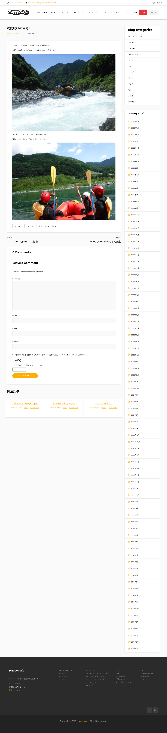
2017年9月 (134, 615)
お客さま (131, 42)
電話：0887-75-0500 (17, 690)
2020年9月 (135, 448)
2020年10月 (135, 442)
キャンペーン (133, 54)
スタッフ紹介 (63, 676)
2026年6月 (135, 135)
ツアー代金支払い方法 (123, 682)
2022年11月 (135, 322)
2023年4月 (135, 308)
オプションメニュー (135, 37)
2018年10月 (135, 548)
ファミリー (132, 72)
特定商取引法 (145, 676)
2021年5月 (134, 422)
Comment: (16, 279)
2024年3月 (135, 261)
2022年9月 (135, 335)
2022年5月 (135, 362)
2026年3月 (135, 155)
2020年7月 (135, 462)
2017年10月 (135, 609)
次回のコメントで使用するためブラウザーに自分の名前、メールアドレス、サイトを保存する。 (51, 355)
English (144, 679)
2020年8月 (135, 455)
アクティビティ (18, 226)
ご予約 (143, 12)
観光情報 (131, 102)
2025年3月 (135, 208)
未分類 (130, 96)
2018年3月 (135, 595)
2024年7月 (135, 235)
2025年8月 (135, 175)
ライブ (130, 78)
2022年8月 (135, 342)
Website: (15, 342)
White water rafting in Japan (25, 403)
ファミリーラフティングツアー (96, 679)
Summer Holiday (103, 403)
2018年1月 (134, 602)
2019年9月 (134, 502)
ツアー (22, 33)
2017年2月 (134, 649)
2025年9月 (135, 168)
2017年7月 (134, 629)
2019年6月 (134, 522)
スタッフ (131, 60)
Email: (14, 329)
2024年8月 (135, 228)
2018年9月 (135, 555)
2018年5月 (134, 582)
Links (143, 670)
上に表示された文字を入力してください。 (28, 365)
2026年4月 (135, 148)
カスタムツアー (107, 12)
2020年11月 (135, 435)
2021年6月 (134, 415)
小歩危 (54, 226)
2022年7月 (135, 348)
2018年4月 (135, 589)
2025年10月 (135, 161)
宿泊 (118, 12)
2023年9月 (135, 275)
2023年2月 (135, 315)
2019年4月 (135, 535)
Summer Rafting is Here (64, 403)
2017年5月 (134, 642)
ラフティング (63, 12)
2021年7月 (134, 408)
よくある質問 (120, 676)
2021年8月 (135, 402)
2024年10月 (135, 215)
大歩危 (47, 226)
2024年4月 (135, 255)
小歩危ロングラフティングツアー (97, 673)
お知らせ (131, 48)
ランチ (130, 84)
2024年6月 (135, 241)
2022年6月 (135, 355)
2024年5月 (135, 248)
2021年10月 (135, 388)
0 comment (31, 33)
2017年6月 (134, 635)
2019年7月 (134, 515)
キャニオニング (78, 12)
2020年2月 (135, 482)
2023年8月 (135, 281)
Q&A (135, 12)
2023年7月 (135, 288)
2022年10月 (135, 328)
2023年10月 (135, 268)
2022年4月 (135, 368)
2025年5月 (135, 195)
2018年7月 (135, 569)
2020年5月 (135, 475)
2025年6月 (135, 188)
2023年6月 (135, 295)
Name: (14, 316)
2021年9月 (134, 395)
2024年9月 (135, 221)
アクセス (126, 12)
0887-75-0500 (15, 3)
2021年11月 (135, 382)
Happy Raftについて (45, 12)
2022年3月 (135, 375)
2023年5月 (135, 301)
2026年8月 (135, 121)
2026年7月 (135, 128)
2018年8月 (135, 562)
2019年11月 (135, 488)
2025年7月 (135, 181)
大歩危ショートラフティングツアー (98, 676)
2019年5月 (134, 528)
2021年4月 (135, 428)
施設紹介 (61, 673)
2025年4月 (135, 201)
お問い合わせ (157, 3)
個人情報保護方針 (147, 673)
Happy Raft (83, 721)
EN (155, 12)
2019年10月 (135, 495)
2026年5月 (135, 141)
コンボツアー (93, 12)
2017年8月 (135, 622)
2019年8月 (135, 508)
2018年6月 (135, 575)
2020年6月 (135, 468)
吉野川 (40, 226)
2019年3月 (134, 542)
